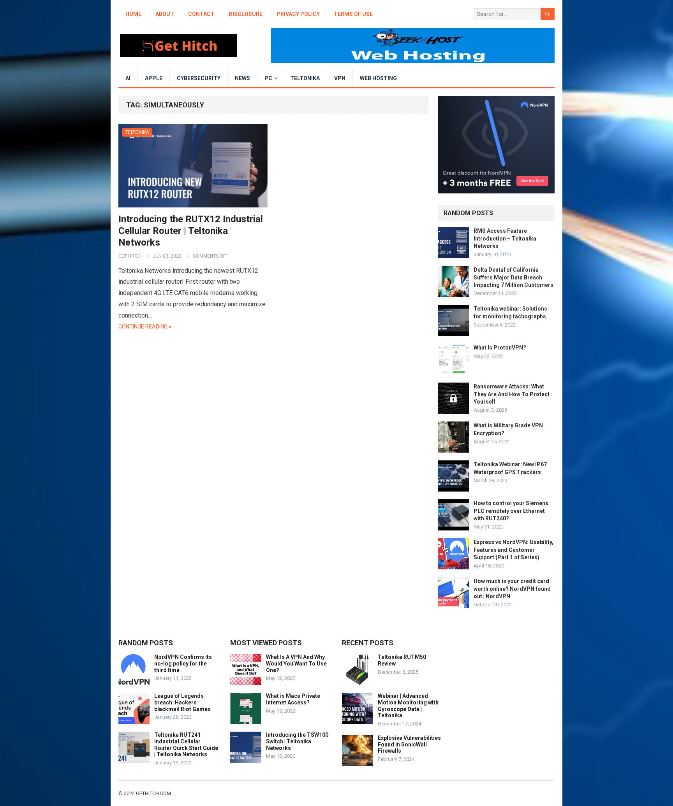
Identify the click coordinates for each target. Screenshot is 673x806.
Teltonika (305, 78)
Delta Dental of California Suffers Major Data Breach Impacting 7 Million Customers (513, 277)
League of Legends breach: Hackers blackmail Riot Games (182, 702)
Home (133, 14)
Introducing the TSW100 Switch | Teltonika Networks (297, 741)
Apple (153, 78)
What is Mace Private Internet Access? (293, 699)
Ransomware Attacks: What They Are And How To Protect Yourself (512, 393)
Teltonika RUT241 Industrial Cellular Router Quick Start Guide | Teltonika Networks (186, 744)
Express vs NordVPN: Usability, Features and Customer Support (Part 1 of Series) (513, 549)
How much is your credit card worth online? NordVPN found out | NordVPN (512, 588)
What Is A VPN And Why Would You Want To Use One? (296, 663)
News (242, 78)
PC (268, 78)
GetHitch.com (153, 793)
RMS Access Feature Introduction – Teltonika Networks (505, 238)
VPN (339, 78)
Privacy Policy (298, 14)
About (164, 14)
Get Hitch (129, 256)
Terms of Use (353, 14)
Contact (201, 14)
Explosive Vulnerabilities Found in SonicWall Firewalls (409, 744)
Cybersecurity (198, 78)
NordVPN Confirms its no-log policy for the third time (183, 663)
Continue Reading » (144, 326)
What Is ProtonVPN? (500, 347)
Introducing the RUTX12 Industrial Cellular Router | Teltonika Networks (190, 231)
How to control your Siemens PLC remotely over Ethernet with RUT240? (511, 510)
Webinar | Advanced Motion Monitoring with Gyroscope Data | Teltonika (408, 705)
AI (127, 78)
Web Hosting (378, 78)
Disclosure (246, 14)
